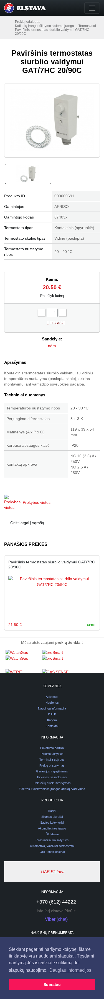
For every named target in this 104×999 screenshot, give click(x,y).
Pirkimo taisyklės (52, 753)
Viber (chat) (56, 919)
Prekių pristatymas (52, 765)
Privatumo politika (52, 748)
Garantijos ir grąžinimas (52, 771)
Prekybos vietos (36, 502)
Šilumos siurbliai (52, 816)
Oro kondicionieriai (52, 851)
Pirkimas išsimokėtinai (52, 777)
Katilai (52, 811)
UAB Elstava (52, 871)
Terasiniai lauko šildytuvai (52, 840)
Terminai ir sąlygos (52, 759)
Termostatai (87, 26)
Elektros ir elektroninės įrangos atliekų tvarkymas (52, 789)
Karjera (52, 720)
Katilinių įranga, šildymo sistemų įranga (44, 26)
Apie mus (52, 696)
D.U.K (52, 714)
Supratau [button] (52, 984)
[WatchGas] (22, 659)
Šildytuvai (52, 834)
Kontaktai (52, 726)
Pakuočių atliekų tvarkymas (52, 783)
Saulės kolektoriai (52, 822)
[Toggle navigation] (92, 8)
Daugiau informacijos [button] (70, 970)
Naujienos (52, 702)
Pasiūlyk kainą (52, 296)
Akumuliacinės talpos (52, 828)
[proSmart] (59, 659)
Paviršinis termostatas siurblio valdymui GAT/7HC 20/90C (52, 32)
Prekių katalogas (27, 22)
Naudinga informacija (52, 708)
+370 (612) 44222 (56, 901)
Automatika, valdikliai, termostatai (52, 846)
